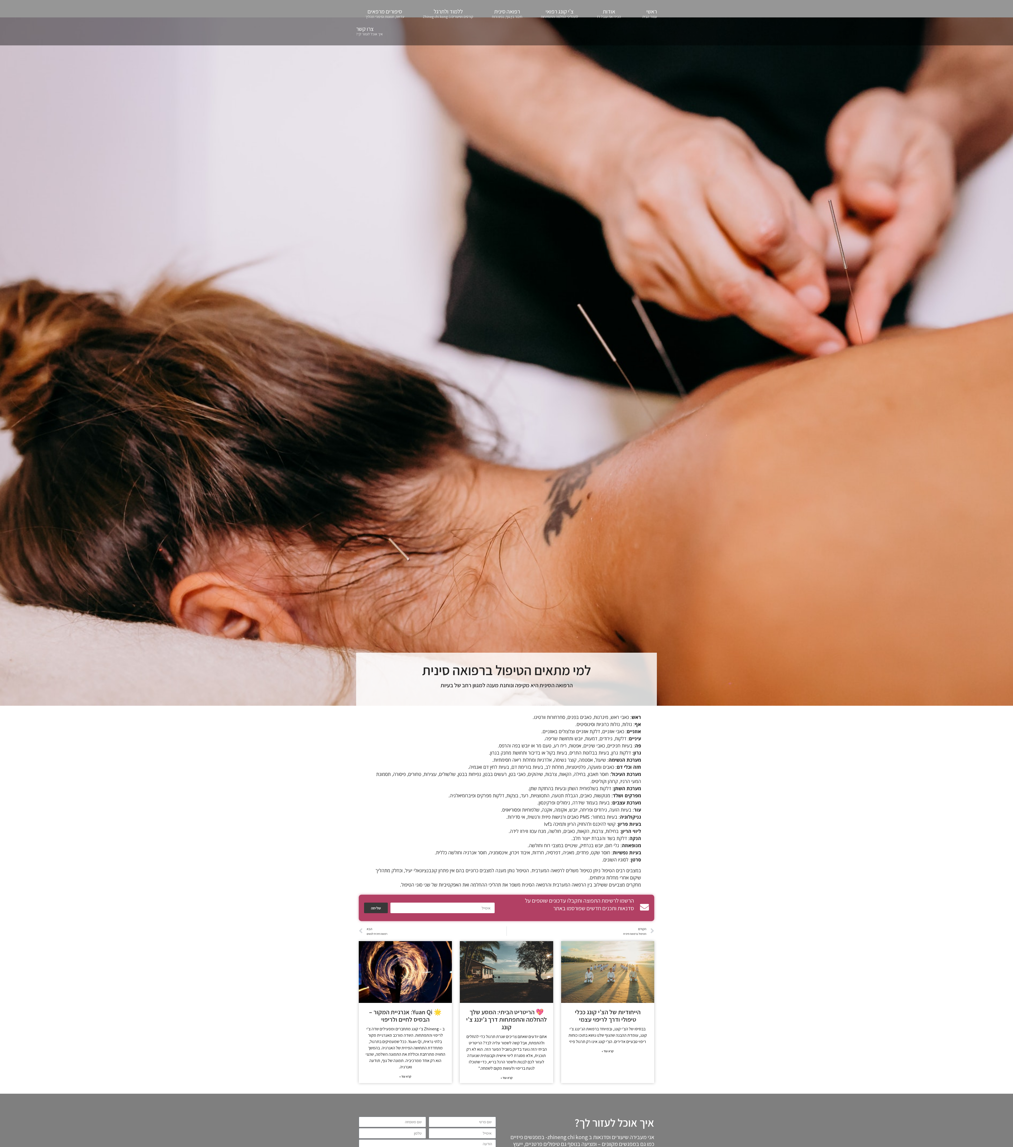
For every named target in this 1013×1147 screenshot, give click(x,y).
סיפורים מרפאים (384, 13)
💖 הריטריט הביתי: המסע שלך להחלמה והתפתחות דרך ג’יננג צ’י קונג (506, 1019)
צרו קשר (369, 30)
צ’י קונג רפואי (559, 13)
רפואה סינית (507, 13)
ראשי (649, 13)
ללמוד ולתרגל (448, 13)
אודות (609, 13)
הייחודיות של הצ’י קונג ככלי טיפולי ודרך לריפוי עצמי (608, 1016)
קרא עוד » (608, 1051)
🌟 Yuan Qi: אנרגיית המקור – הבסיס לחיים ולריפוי (405, 1016)
